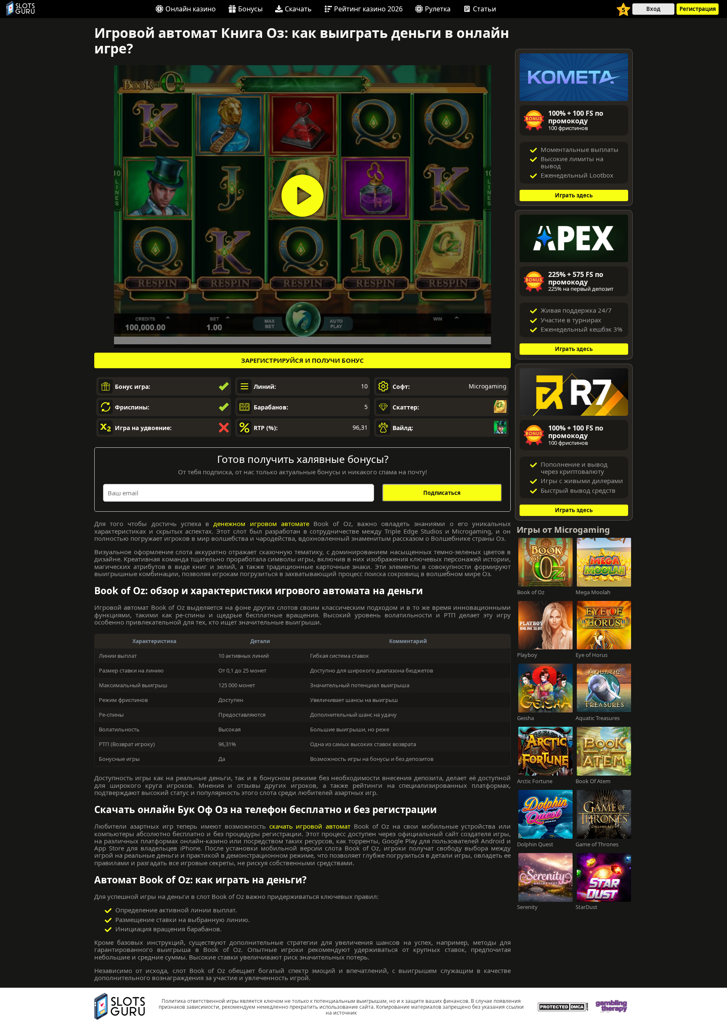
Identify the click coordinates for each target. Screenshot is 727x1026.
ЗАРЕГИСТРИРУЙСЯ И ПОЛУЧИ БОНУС (302, 360)
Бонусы (250, 9)
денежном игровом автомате (261, 523)
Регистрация (697, 9)
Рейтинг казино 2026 (368, 9)
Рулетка (438, 9)
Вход (653, 9)
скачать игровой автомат (310, 826)
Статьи (484, 9)
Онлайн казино (190, 9)
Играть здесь (574, 195)
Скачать (298, 9)
